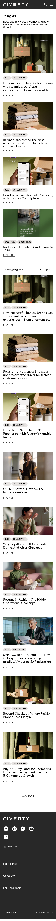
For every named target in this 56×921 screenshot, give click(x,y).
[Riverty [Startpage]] (15, 4)
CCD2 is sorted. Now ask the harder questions (23, 490)
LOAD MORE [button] (28, 796)
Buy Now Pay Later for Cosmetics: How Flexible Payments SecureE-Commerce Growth (27, 772)
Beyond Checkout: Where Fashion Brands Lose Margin (27, 715)
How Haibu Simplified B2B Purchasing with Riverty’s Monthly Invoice (28, 197)
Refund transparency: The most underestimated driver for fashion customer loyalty (25, 143)
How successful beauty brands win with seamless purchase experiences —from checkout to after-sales (28, 87)
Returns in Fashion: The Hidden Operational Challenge (25, 601)
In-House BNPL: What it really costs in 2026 (28, 249)
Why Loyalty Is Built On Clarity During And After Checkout (25, 546)
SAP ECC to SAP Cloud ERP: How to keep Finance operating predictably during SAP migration (27, 658)
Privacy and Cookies (44, 913)
